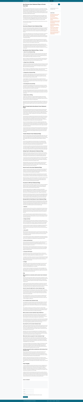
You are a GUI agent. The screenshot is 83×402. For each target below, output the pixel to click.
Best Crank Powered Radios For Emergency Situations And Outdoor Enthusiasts (54, 18)
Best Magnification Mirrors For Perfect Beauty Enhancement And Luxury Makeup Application (54, 15)
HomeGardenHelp (26, 0)
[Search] (59, 4)
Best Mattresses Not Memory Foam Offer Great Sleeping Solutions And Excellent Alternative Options (55, 22)
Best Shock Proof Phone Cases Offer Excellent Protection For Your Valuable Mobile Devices (54, 25)
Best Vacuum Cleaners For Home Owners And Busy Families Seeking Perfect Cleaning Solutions (55, 33)
